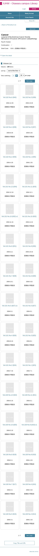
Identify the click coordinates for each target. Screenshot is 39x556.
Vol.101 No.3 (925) (29, 335)
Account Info (10, 17)
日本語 (34, 9)
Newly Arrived (29, 13)
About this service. (34, 551)
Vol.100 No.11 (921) (29, 395)
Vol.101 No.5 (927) (29, 306)
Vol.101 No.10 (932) (29, 216)
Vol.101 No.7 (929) (9, 276)
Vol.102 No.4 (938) (9, 127)
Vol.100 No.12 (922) (10, 395)
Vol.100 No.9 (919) (9, 454)
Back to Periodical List (9, 25)
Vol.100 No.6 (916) (29, 484)
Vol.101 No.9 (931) (9, 246)
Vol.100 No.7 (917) (9, 484)
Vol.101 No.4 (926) (9, 335)
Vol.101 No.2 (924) (9, 365)
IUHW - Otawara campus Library (20, 3)
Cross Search (29, 17)
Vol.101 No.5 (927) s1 (10, 306)
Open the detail (7, 55)
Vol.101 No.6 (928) (29, 276)
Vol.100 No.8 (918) (29, 454)
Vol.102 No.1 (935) (29, 157)
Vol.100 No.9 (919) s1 (29, 425)
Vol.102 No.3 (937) (29, 127)
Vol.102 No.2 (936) (9, 157)
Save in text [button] (32, 29)
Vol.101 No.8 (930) (29, 246)
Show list (13, 76)
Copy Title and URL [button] (19, 543)
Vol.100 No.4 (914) (29, 514)
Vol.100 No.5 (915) (9, 514)
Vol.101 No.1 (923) (29, 365)
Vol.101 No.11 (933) (29, 187)
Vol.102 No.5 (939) (29, 97)
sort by (3, 71)
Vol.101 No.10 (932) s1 (10, 216)
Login (24, 9)
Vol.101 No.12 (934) (10, 187)
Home (10, 13)
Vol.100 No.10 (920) (10, 425)
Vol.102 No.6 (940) (9, 97)
